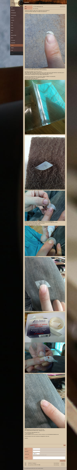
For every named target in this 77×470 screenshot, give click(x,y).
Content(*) (26, 457)
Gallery (12, 17)
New (12, 7)
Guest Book (13, 42)
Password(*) (26, 451)
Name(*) (26, 448)
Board (12, 30)
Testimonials (13, 12)
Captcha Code (27, 454)
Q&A (12, 32)
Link (12, 50)
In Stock (12, 20)
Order (12, 25)
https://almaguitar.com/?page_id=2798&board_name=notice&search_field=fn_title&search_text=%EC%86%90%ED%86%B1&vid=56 (42, 434)
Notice (12, 27)
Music (12, 37)
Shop (12, 22)
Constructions (13, 15)
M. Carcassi (13, 40)
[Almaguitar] (16, 3)
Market (12, 47)
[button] (35, 8)
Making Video (13, 35)
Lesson (12, 45)
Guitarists (13, 10)
